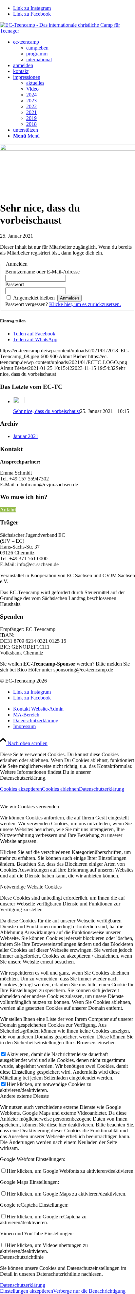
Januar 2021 (25, 436)
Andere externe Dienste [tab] (24, 1096)
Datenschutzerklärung (101, 789)
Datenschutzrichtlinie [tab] (22, 1257)
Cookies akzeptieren (21, 789)
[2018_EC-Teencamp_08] (67, 149)
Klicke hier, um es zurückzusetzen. (85, 304)
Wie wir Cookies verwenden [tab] (29, 806)
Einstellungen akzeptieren (26, 1291)
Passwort (14, 284)
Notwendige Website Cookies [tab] (31, 887)
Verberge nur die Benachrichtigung (89, 1291)
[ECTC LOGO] (67, 31)
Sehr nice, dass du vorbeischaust (46, 411)
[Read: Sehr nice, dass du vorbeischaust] (19, 401)
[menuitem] (74, 51)
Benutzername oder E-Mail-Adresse (42, 271)
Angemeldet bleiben (34, 298)
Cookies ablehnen (60, 789)
